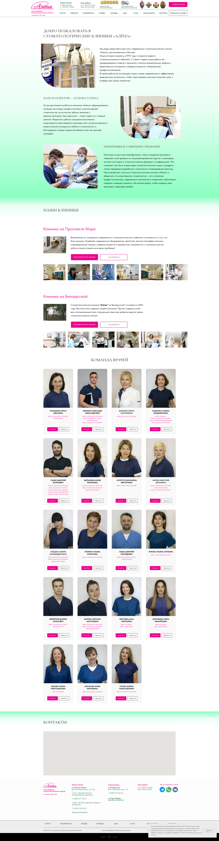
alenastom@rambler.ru (80, 812)
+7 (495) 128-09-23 (79, 808)
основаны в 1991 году (38, 15)
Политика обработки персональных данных (116, 830)
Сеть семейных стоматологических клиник (42, 12)
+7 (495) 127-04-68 (115, 793)
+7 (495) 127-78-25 (79, 799)
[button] (113, 257)
